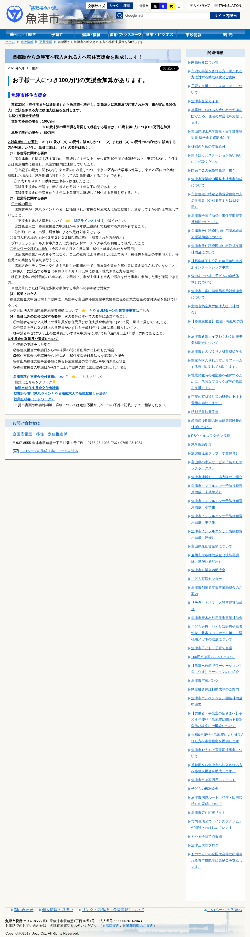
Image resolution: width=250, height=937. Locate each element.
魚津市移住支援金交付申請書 (37, 388)
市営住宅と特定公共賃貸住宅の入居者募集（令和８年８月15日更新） (216, 200)
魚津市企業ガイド (205, 101)
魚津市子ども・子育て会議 (211, 648)
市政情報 (27, 42)
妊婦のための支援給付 (208, 146)
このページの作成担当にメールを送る (49, 451)
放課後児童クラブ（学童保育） (215, 453)
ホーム (10, 42)
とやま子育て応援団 (206, 836)
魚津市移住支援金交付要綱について (40, 377)
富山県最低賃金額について (211, 546)
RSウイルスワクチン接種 (210, 436)
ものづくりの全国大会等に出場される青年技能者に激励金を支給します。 (216, 860)
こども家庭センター (206, 579)
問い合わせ (23, 910)
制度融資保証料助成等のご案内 (215, 689)
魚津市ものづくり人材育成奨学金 (216, 351)
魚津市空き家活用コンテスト (213, 780)
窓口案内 (112, 925)
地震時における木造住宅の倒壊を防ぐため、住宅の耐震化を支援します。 (216, 116)
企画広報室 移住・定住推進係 (40, 434)
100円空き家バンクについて (213, 657)
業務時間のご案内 (139, 925)
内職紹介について (205, 62)
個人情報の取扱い (57, 910)
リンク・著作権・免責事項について (113, 910)
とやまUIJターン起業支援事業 (112, 310)
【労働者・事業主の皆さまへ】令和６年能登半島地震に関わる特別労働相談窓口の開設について (216, 719)
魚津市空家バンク (205, 680)
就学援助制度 (201, 444)
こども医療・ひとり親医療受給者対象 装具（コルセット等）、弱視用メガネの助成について (216, 633)
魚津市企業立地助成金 (208, 570)
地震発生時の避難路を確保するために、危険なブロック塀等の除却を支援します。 (216, 381)
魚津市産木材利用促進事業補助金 (216, 618)
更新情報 (45, 42)
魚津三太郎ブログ (205, 845)
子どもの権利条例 (205, 789)
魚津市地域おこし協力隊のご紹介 (216, 477)
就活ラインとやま (87, 221)
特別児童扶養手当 (205, 412)
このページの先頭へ (224, 910)
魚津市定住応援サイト (208, 812)
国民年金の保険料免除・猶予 (213, 170)
